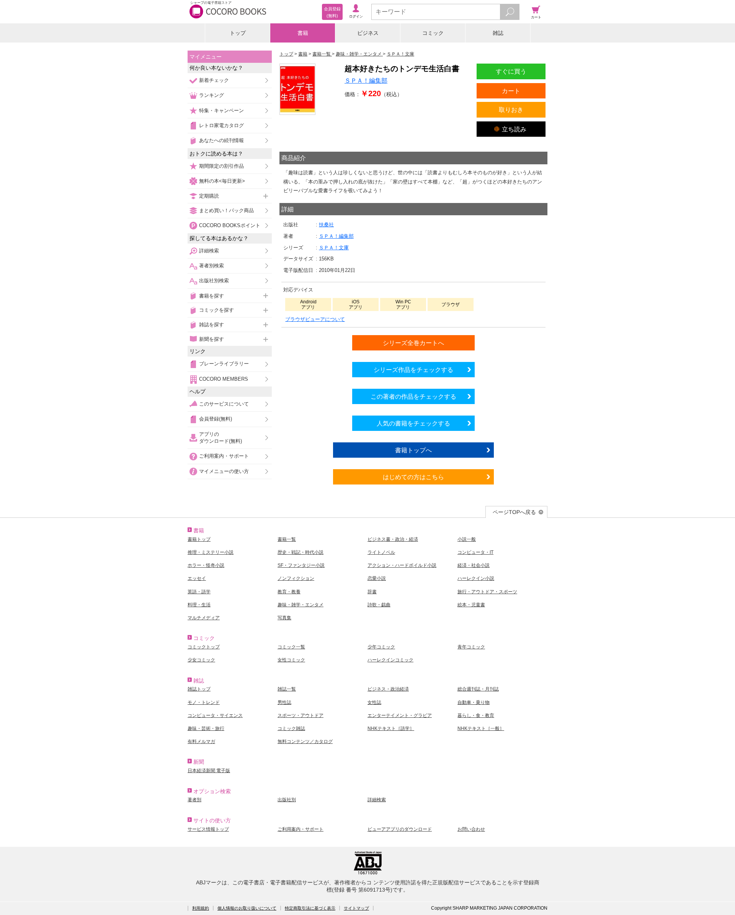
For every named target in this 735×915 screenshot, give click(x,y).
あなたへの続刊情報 (221, 140)
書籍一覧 (287, 539)
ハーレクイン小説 (475, 578)
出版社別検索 (214, 280)
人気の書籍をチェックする (413, 423)
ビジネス (368, 33)
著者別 (194, 799)
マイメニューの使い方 (224, 471)
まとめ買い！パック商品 (226, 210)
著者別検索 (211, 265)
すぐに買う (511, 71)
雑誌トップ (199, 689)
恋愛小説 (377, 578)
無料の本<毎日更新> (222, 181)
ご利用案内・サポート (224, 456)
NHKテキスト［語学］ (391, 728)
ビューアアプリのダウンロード (400, 829)
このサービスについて (224, 404)
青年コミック (471, 647)
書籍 (302, 33)
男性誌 (284, 702)
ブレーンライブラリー (224, 364)
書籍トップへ (413, 450)
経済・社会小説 (473, 565)
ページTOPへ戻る (514, 512)
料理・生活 (199, 604)
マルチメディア (204, 617)
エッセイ (197, 578)
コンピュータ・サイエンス (215, 715)
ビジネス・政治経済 (388, 689)
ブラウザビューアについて (315, 319)
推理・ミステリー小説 (211, 552)
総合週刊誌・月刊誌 (478, 689)
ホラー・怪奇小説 (206, 565)
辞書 (372, 591)
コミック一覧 (291, 647)
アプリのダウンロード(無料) (220, 437)
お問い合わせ (471, 829)
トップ (238, 33)
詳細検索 (209, 251)
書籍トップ (199, 539)
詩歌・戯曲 (379, 604)
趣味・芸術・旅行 (206, 728)
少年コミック (381, 647)
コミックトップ (204, 647)
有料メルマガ (201, 741)
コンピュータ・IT (475, 552)
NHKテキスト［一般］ (480, 728)
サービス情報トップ (208, 829)
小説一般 (466, 539)
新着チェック (214, 80)
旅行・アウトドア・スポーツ (487, 591)
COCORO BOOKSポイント (229, 225)
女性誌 (374, 702)
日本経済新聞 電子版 (209, 770)
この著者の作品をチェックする (413, 396)
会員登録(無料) (215, 419)
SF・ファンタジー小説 (301, 565)
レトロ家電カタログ (221, 125)
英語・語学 (199, 591)
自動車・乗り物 (473, 702)
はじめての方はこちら (413, 476)
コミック (433, 33)
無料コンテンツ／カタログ (305, 741)
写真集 (284, 617)
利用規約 (200, 908)
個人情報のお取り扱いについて (246, 908)
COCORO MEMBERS (223, 379)
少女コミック (201, 660)
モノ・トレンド (204, 702)
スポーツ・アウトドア (300, 715)
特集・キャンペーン (221, 110)
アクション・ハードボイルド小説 (402, 565)
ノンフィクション (296, 578)
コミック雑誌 (291, 728)
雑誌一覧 (287, 689)
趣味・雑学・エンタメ (300, 604)
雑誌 (498, 33)
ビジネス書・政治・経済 (393, 539)
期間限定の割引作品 (221, 166)
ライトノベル (381, 552)
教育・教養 (289, 591)
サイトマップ (356, 908)
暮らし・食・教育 (475, 715)
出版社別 (287, 799)
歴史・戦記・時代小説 (300, 552)
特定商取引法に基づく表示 (310, 908)
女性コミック (291, 660)
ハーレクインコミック (390, 660)
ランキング (211, 95)
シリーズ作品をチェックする (413, 369)
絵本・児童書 (471, 604)
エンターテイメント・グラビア (400, 715)
